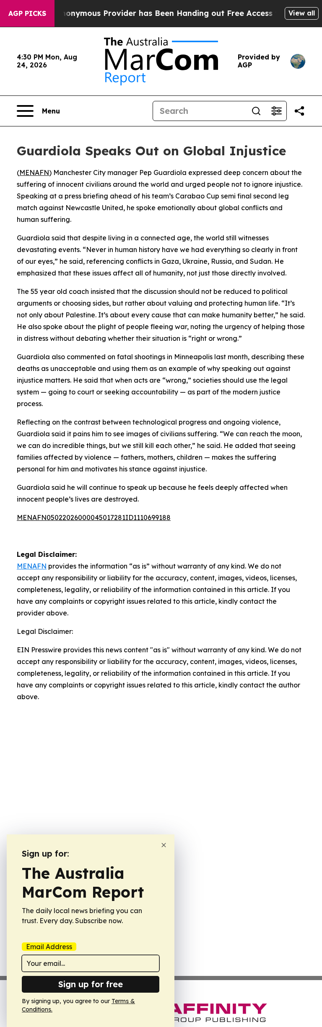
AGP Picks (27, 13)
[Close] (164, 845)
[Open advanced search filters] (276, 111)
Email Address (49, 946)
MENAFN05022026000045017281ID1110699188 (94, 517)
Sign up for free (90, 984)
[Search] (256, 111)
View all (301, 13)
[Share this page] (299, 111)
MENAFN (34, 172)
